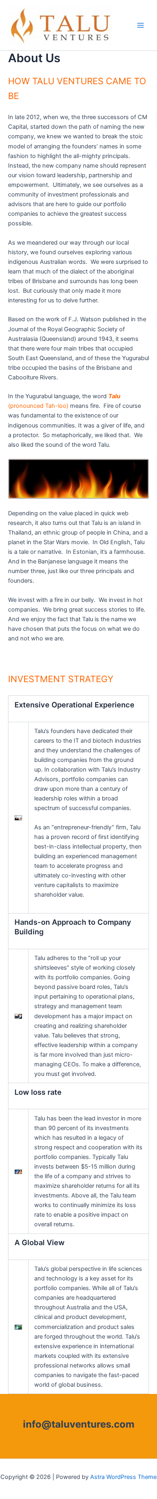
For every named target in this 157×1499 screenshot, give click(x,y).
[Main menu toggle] (140, 25)
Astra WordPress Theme (123, 1477)
